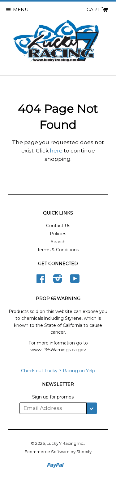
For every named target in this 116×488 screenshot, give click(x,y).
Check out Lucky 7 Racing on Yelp (58, 370)
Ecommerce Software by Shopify (58, 451)
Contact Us (58, 225)
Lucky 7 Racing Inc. (65, 443)
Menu (21, 9)
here (56, 151)
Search (58, 241)
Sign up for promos (53, 397)
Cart (94, 9)
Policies (58, 233)
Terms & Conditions (58, 249)
